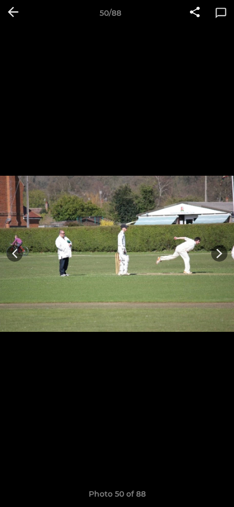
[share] (194, 13)
